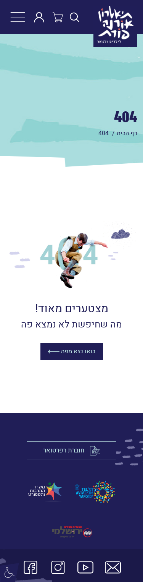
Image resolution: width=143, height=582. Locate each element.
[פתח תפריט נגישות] (9, 572)
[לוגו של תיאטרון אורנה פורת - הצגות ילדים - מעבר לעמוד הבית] (109, 17)
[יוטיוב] (85, 569)
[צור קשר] (113, 569)
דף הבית (127, 133)
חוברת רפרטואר (63, 450)
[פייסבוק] (30, 569)
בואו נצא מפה (77, 351)
